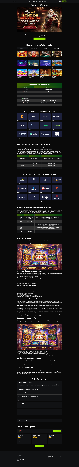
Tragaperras (56, 48)
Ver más (39, 446)
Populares (21, 48)
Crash (45, 48)
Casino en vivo (33, 48)
